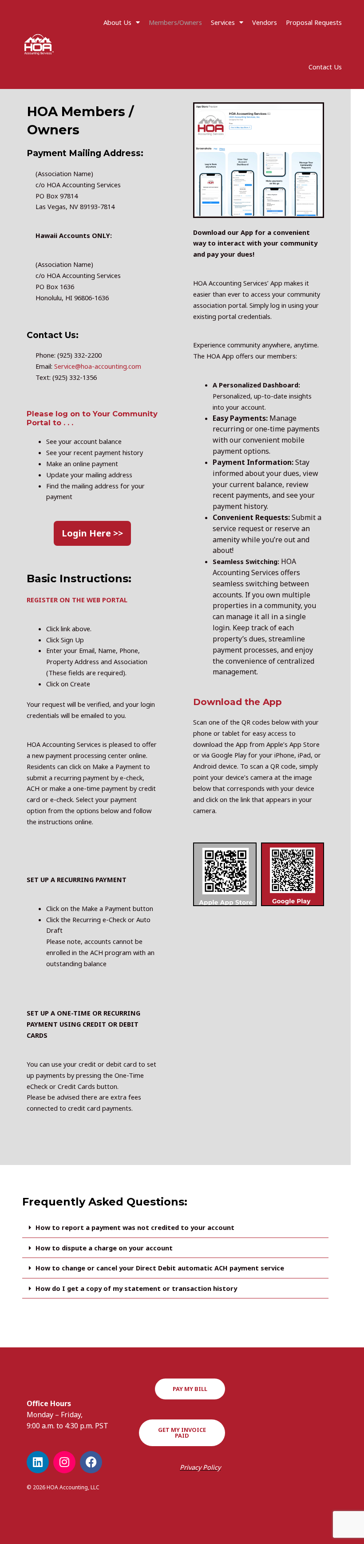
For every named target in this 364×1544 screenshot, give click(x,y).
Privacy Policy (200, 1467)
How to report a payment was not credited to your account (135, 1227)
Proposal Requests (314, 22)
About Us (117, 22)
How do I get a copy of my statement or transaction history (136, 1288)
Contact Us (325, 66)
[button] (175, 1227)
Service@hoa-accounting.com (98, 366)
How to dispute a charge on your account (104, 1247)
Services (223, 22)
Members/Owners (175, 22)
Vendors (264, 22)
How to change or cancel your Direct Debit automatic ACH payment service (160, 1267)
